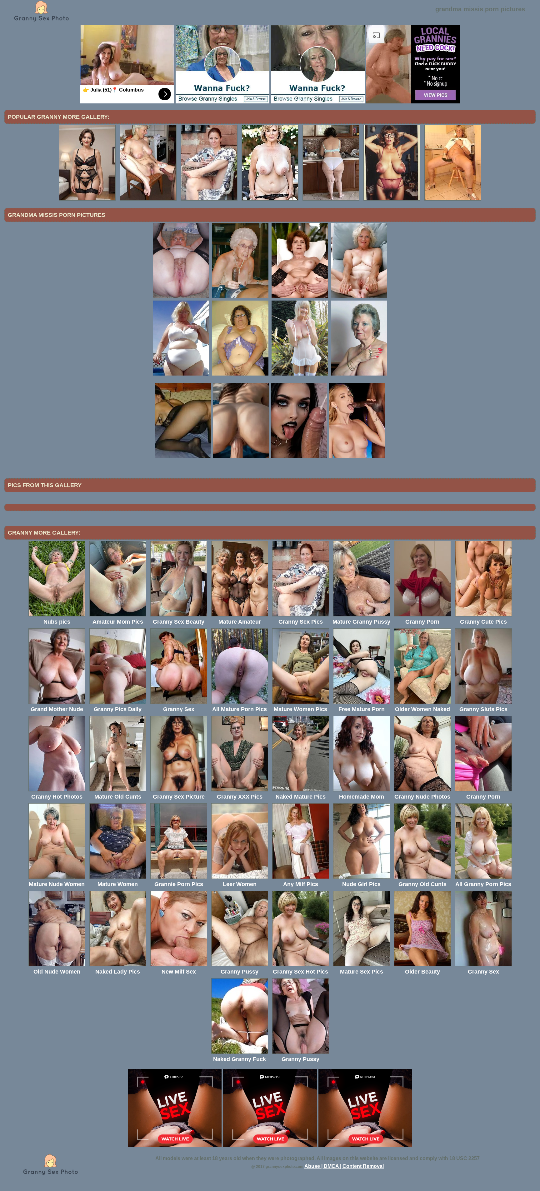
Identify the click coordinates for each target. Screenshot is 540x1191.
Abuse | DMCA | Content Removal (344, 1166)
